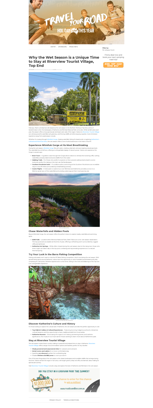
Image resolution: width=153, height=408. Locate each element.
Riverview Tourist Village (91, 132)
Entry (53, 47)
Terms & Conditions (71, 400)
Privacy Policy (55, 400)
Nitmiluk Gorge (52, 139)
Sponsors (62, 47)
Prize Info (73, 47)
